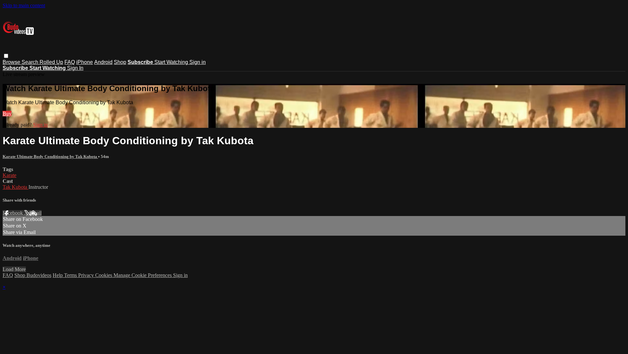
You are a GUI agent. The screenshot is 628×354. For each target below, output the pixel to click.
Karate (9, 175)
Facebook (13, 213)
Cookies (104, 275)
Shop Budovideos (32, 275)
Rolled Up (51, 62)
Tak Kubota (15, 187)
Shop (120, 62)
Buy (7, 113)
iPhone (84, 62)
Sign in (197, 62)
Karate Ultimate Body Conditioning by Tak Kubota (50, 156)
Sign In (75, 68)
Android (103, 62)
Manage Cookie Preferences (143, 275)
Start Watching (171, 62)
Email (35, 213)
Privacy (86, 275)
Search (31, 62)
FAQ (69, 62)
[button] (6, 56)
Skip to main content (24, 5)
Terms (71, 275)
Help (58, 275)
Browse (12, 62)
